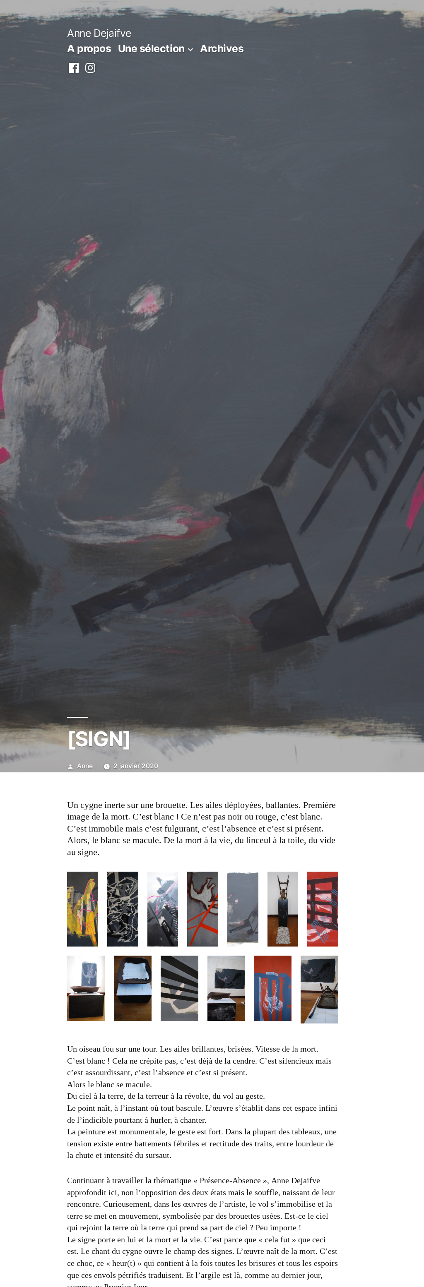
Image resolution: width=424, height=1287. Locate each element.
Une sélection (151, 48)
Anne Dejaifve (99, 33)
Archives (221, 48)
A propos (89, 48)
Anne (85, 766)
